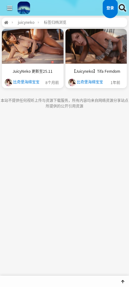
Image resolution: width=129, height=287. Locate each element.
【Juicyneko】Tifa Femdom (96, 71)
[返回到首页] (6, 22)
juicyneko (26, 22)
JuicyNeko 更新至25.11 (33, 71)
